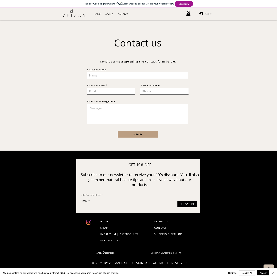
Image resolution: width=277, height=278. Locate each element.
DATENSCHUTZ (129, 234)
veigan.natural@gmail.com (166, 252)
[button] (188, 13)
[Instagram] (88, 222)
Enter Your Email (96, 85)
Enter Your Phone (149, 85)
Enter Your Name (96, 69)
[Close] (273, 272)
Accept (263, 272)
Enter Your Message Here (101, 101)
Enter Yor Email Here (91, 195)
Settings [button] (232, 272)
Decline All (247, 272)
